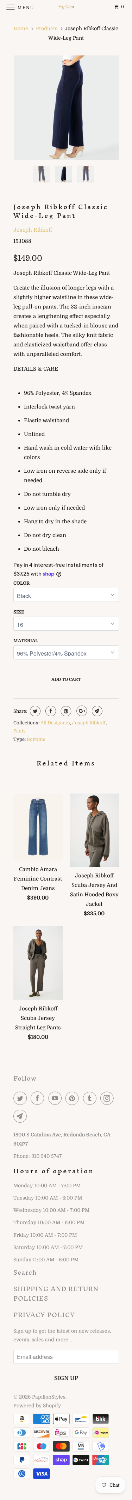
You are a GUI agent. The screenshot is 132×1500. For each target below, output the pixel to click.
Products (46, 28)
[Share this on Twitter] (34, 711)
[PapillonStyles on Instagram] (108, 1098)
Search (25, 1272)
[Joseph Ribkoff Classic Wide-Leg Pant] (66, 107)
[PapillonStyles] (66, 7)
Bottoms (36, 739)
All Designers (55, 722)
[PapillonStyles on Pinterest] (73, 1098)
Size (18, 612)
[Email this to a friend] (96, 711)
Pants (19, 731)
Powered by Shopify (37, 1405)
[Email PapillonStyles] (21, 1116)
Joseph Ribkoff (32, 230)
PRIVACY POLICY (44, 1315)
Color (21, 583)
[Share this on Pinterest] (65, 711)
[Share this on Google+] (81, 711)
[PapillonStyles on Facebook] (39, 1098)
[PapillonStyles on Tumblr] (91, 1098)
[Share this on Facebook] (50, 711)
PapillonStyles (48, 1397)
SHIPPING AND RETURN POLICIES (56, 1293)
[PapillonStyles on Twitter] (21, 1098)
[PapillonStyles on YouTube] (56, 1098)
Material (25, 640)
